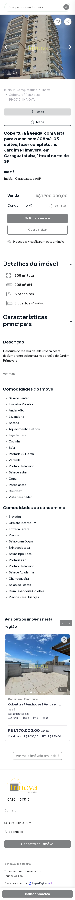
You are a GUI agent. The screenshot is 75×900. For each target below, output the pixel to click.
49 (14, 73)
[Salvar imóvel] (58, 22)
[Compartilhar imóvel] (68, 22)
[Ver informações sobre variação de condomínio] (30, 205)
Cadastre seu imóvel (37, 844)
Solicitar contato (37, 218)
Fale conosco (13, 832)
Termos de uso (13, 875)
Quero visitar (37, 229)
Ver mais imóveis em (37, 756)
